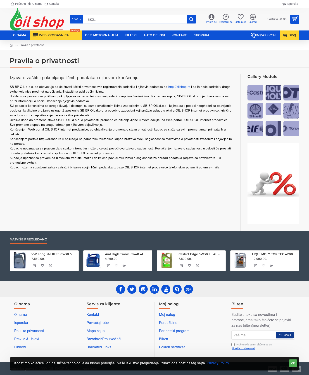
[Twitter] (131, 289)
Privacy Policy (218, 363)
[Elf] (255, 129)
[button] (34, 265)
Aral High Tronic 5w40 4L (124, 254)
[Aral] (273, 109)
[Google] (188, 289)
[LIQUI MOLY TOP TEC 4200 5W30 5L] (240, 260)
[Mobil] (273, 129)
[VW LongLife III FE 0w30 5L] (20, 260)
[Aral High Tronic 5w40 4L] (93, 260)
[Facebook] (120, 289)
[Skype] (177, 289)
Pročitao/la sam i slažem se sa (252, 346)
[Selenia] (291, 111)
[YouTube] (165, 289)
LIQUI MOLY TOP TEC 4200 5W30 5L (274, 254)
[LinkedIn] (154, 289)
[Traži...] (191, 19)
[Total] (291, 129)
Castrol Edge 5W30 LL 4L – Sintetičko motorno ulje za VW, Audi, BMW (201, 254)
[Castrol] (255, 92)
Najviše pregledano (28, 239)
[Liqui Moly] (273, 92)
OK (293, 363)
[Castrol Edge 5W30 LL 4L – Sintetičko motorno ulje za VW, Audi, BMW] (167, 260)
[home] (11, 44)
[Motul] (291, 92)
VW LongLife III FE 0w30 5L (52, 254)
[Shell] (255, 111)
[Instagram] (143, 289)
